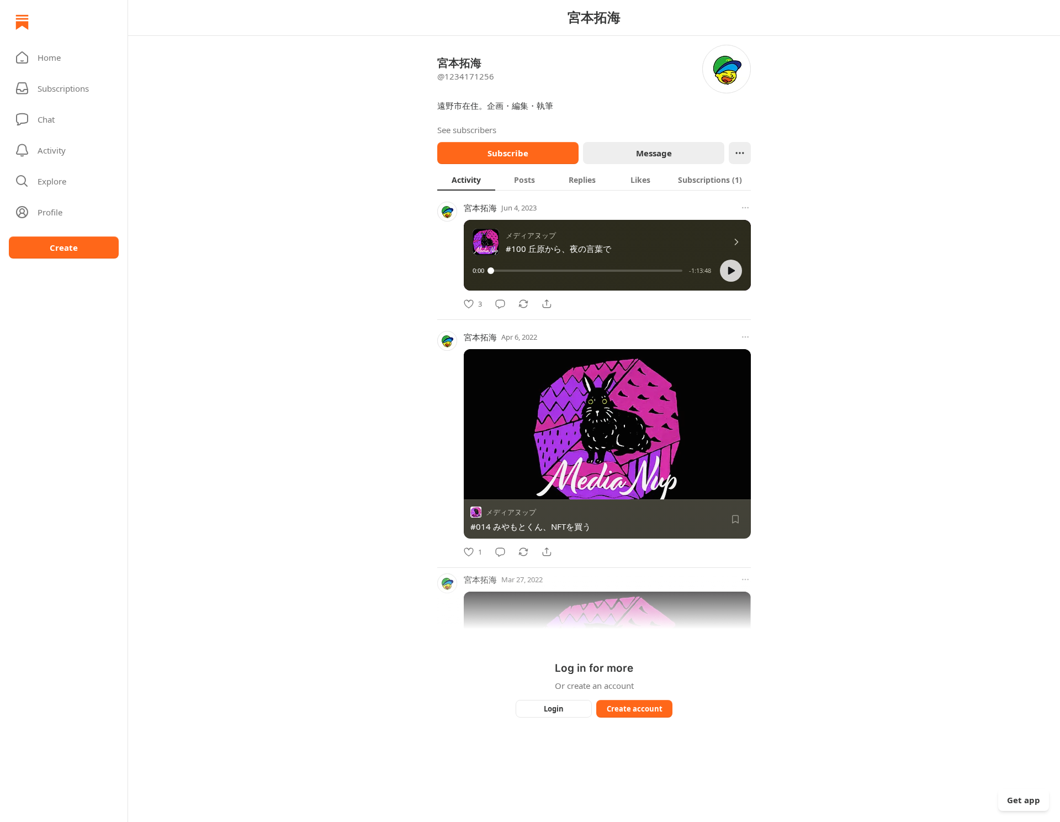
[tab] (466, 179)
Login (554, 709)
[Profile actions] (740, 153)
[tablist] (594, 179)
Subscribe (507, 153)
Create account (634, 709)
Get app (1023, 799)
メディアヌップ (511, 512)
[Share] (546, 304)
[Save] (735, 519)
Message (654, 153)
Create (64, 247)
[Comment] (500, 304)
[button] (64, 57)
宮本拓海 (480, 207)
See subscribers (466, 129)
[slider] (586, 270)
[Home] (22, 22)
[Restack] (523, 304)
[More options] (745, 208)
